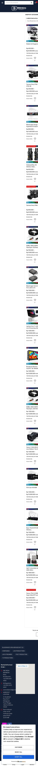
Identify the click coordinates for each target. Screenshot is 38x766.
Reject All (18, 752)
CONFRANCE (6, 651)
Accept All (18, 757)
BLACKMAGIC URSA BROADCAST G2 (12, 647)
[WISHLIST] (35, 59)
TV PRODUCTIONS (7, 658)
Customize (18, 747)
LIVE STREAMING (7, 654)
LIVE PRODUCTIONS (19, 651)
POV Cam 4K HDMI (31, 487)
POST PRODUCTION (21, 654)
